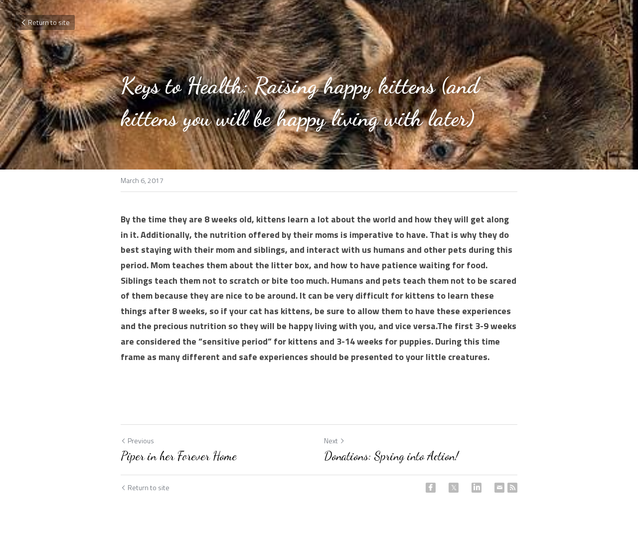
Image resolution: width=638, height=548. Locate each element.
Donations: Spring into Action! (391, 456)
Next (331, 440)
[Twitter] (454, 488)
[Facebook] (431, 488)
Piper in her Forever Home (179, 456)
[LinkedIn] (476, 488)
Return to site (49, 22)
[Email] (499, 488)
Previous (141, 440)
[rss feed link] (512, 488)
